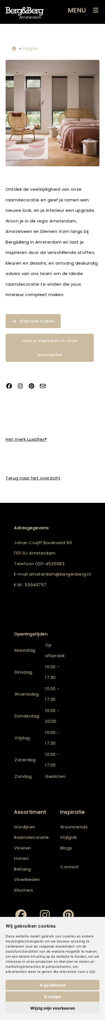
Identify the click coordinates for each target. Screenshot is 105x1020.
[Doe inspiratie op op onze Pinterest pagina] (33, 387)
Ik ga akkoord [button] (53, 985)
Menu (77, 10)
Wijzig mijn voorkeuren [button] (52, 1008)
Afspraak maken (37, 321)
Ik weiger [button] (52, 996)
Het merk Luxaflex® (26, 439)
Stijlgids (68, 837)
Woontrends (74, 827)
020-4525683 (50, 564)
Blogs (66, 848)
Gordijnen (24, 827)
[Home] (14, 48)
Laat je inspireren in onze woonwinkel (49, 348)
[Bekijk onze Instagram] (22, 387)
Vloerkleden (27, 879)
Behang (22, 869)
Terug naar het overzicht (33, 478)
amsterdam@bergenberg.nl (60, 574)
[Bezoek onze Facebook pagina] (11, 387)
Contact (69, 867)
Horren (21, 858)
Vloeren (22, 848)
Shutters (23, 890)
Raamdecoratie (31, 837)
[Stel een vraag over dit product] (44, 387)
